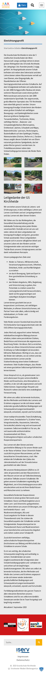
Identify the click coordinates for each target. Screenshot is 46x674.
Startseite (8, 48)
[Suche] (39, 642)
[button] (32, 5)
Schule (17, 48)
